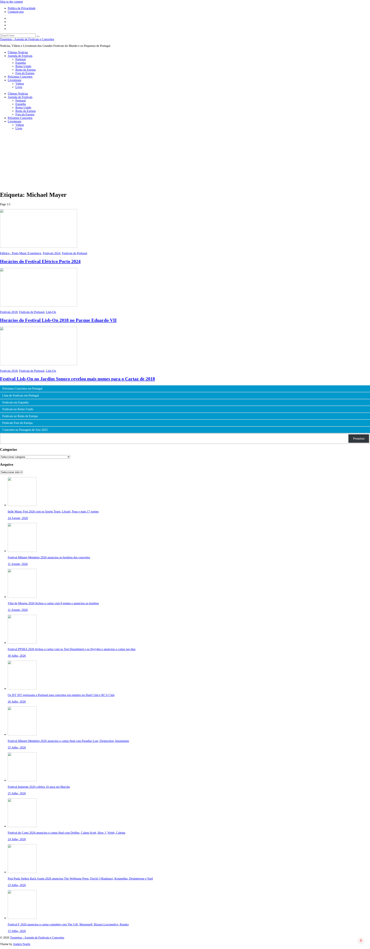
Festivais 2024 (51, 253)
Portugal (20, 59)
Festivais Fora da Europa (17, 423)
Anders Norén (21, 944)
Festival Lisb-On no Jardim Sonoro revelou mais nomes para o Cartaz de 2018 (77, 378)
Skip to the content (11, 1)
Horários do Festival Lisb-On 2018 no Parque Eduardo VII (58, 320)
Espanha (20, 62)
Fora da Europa (24, 73)
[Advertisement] (185, 160)
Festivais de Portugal (74, 253)
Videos (19, 83)
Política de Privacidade (21, 8)
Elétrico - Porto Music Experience (20, 253)
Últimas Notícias (18, 52)
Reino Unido (23, 66)
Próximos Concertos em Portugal (22, 389)
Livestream (14, 80)
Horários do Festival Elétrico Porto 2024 (40, 261)
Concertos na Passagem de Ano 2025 (25, 430)
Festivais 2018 (9, 312)
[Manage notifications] (361, 940)
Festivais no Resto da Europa (20, 416)
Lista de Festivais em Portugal (20, 396)
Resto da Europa (25, 69)
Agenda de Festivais (20, 55)
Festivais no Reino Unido (17, 409)
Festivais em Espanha (15, 402)
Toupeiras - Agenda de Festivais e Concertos (27, 39)
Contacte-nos (16, 11)
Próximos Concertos (20, 76)
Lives (18, 87)
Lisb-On (51, 312)
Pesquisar (359, 438)
